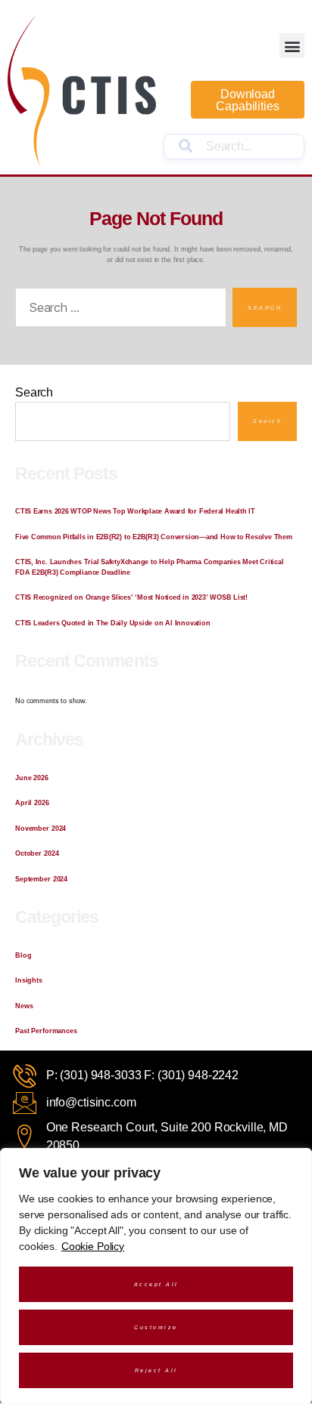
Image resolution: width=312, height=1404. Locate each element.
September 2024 (41, 879)
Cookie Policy (92, 1246)
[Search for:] (117, 310)
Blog (23, 955)
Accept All (156, 1284)
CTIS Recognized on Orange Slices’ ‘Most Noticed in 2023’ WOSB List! (131, 597)
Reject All (156, 1370)
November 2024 (40, 828)
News (24, 1006)
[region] (156, 1276)
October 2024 (36, 853)
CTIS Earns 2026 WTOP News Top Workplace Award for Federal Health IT (135, 511)
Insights (28, 980)
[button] (291, 45)
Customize (156, 1327)
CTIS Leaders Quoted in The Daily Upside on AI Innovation (112, 623)
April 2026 (32, 803)
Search (34, 392)
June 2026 (31, 778)
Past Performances (46, 1031)
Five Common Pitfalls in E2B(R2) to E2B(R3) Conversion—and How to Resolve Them (153, 537)
